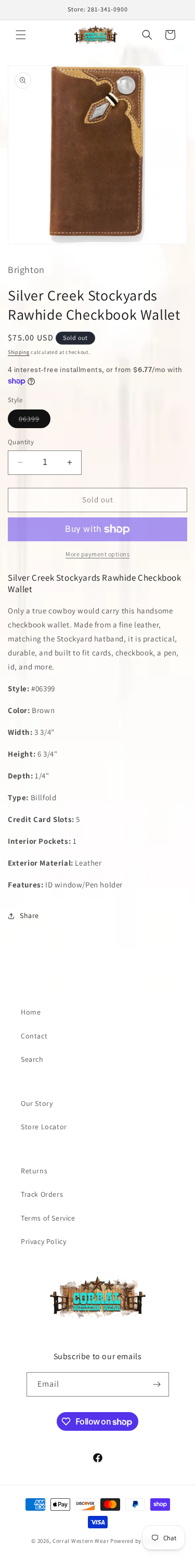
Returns (34, 1170)
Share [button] (29, 915)
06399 (34, 421)
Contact (34, 1036)
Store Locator (44, 1126)
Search (32, 1059)
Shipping (19, 352)
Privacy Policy (43, 1241)
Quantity (21, 441)
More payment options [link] (97, 554)
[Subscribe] (157, 1384)
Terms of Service (48, 1218)
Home (31, 1012)
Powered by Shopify (137, 1540)
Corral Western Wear (81, 1540)
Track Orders (42, 1194)
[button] (20, 34)
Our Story (37, 1103)
